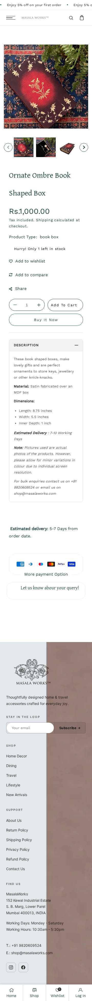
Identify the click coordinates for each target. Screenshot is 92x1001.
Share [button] (21, 288)
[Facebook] (23, 967)
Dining (11, 765)
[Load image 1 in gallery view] (23, 147)
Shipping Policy (19, 840)
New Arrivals (16, 795)
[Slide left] (8, 147)
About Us (13, 820)
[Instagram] (11, 967)
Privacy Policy (18, 849)
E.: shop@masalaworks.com (29, 953)
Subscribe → (70, 728)
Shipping (44, 220)
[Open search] (71, 18)
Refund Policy (17, 859)
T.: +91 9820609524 (23, 945)
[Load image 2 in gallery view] (46, 147)
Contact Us (15, 869)
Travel (11, 775)
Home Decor (16, 756)
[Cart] (82, 18)
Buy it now (46, 320)
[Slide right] (83, 147)
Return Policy (17, 830)
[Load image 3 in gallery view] (68, 147)
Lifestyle (13, 785)
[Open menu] (10, 17)
